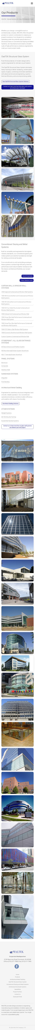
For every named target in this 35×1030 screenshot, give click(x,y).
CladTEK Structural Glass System (18, 982)
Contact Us (18, 994)
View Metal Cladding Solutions (10, 403)
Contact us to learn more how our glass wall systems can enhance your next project (17, 426)
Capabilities (17, 989)
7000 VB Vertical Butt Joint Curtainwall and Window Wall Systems (16, 303)
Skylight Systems (6, 413)
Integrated (4, 378)
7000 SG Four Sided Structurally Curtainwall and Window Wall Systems (15, 309)
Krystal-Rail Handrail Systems (10, 421)
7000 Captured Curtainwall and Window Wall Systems (17, 292)
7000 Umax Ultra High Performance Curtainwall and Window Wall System (16, 318)
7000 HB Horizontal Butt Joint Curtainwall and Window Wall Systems (17, 297)
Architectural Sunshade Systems (17, 987)
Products (17, 977)
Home (17, 974)
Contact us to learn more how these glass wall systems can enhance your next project (17, 87)
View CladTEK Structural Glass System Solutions (15, 81)
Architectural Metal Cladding (17, 979)
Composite (4, 366)
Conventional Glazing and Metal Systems (18, 984)
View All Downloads (27, 276)
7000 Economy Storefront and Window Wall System (16, 332)
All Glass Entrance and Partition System (13, 347)
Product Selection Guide (27, 280)
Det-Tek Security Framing (8, 417)
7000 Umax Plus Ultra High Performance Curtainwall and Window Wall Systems (16, 324)
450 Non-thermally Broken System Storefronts (15, 350)
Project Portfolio (17, 991)
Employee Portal (17, 996)
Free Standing (5, 382)
